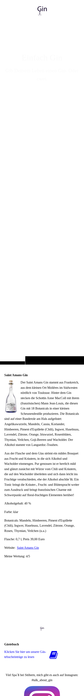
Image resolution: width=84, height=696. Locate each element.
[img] (42, 190)
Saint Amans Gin (28, 547)
